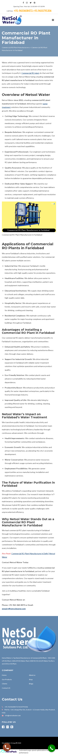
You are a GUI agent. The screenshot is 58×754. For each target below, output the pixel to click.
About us (32, 675)
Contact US (6, 688)
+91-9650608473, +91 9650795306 (32, 10)
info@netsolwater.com (13, 715)
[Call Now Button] (51, 748)
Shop (31, 679)
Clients (4, 684)
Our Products (7, 679)
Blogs (31, 684)
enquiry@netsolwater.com (14, 608)
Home (4, 675)
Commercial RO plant (30, 73)
